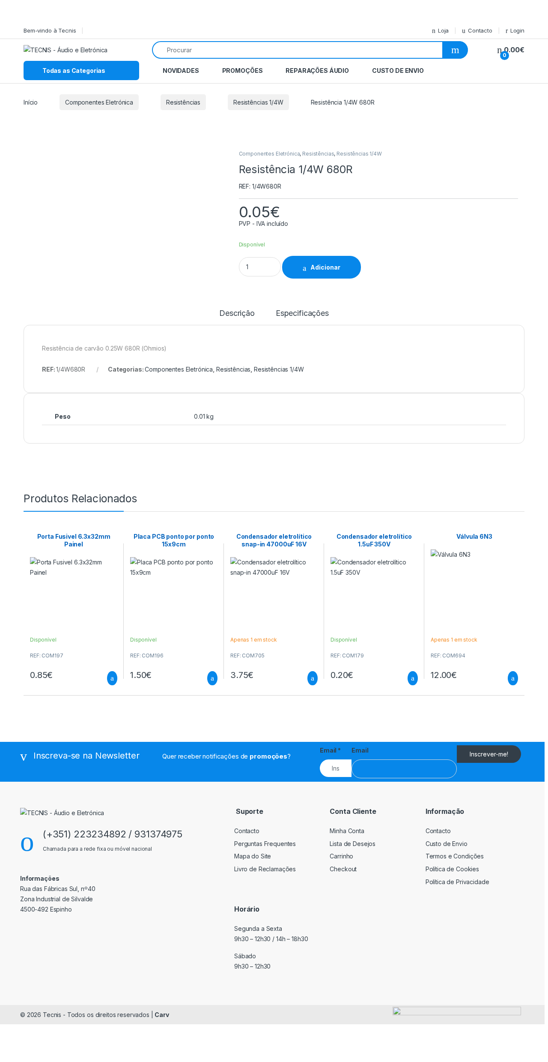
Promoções (242, 70)
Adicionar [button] (104, 678)
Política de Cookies (452, 869)
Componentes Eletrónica (99, 102)
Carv (162, 1014)
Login (517, 30)
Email (330, 750)
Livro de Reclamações (265, 869)
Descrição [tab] (237, 313)
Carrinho (341, 856)
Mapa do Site (252, 856)
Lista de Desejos (352, 843)
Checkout (343, 869)
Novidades (181, 70)
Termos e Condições (455, 856)
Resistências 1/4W (258, 102)
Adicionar (325, 267)
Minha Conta (347, 830)
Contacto (480, 30)
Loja (443, 30)
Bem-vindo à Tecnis (50, 30)
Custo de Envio (398, 70)
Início (31, 102)
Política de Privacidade (457, 881)
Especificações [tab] (302, 313)
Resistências (183, 102)
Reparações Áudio (317, 70)
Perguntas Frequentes (265, 843)
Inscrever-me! (489, 754)
